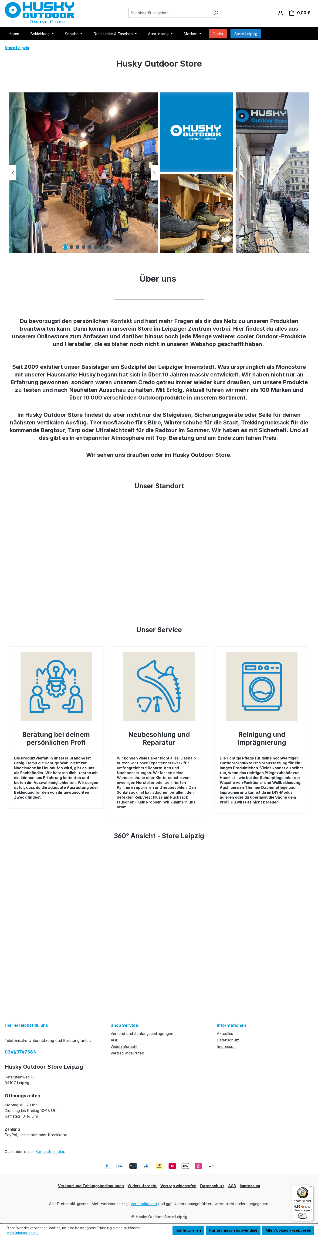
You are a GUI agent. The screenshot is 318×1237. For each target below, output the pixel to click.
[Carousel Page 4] (83, 247)
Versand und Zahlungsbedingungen (142, 1033)
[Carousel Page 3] (77, 247)
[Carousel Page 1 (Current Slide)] (65, 247)
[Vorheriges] (12, 172)
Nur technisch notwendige (233, 1230)
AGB (114, 1040)
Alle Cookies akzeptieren (288, 1230)
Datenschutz (228, 1040)
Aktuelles (225, 1033)
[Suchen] (215, 12)
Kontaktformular (49, 1151)
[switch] (302, 1216)
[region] (83, 172)
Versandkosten (144, 1203)
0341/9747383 (20, 1052)
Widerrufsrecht (124, 1046)
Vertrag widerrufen (127, 1053)
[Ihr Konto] (280, 12)
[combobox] (169, 12)
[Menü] (310, 1187)
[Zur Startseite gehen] (39, 13)
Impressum (227, 1046)
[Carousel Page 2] (71, 247)
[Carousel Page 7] (102, 247)
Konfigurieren (188, 1230)
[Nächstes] (154, 172)
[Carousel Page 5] (89, 247)
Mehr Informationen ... (23, 1233)
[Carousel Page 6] (96, 247)
